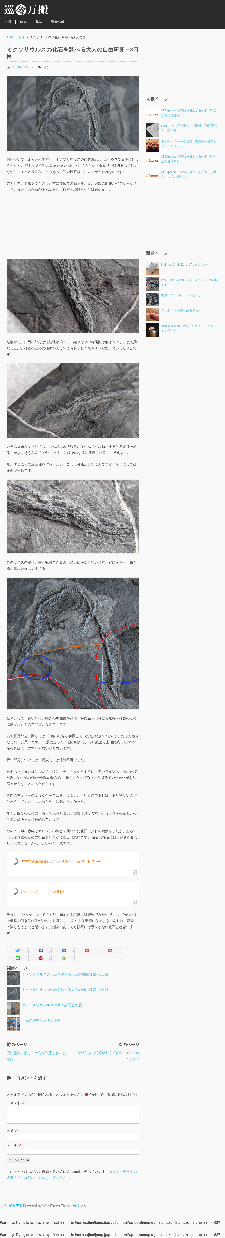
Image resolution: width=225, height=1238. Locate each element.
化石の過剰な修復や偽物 (41, 1020)
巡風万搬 (15, 1206)
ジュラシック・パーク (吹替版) (42, 891)
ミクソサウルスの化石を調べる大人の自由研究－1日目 (65, 990)
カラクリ (80, 1206)
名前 (12, 1131)
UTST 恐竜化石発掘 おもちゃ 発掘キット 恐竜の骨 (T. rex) (61, 861)
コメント (16, 1103)
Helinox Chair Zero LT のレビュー (184, 264)
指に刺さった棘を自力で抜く (181, 310)
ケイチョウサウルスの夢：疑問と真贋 (52, 1005)
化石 (46, 67)
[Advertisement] (40, 225)
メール (14, 1145)
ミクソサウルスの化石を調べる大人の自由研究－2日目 (65, 974)
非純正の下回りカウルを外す (181, 295)
